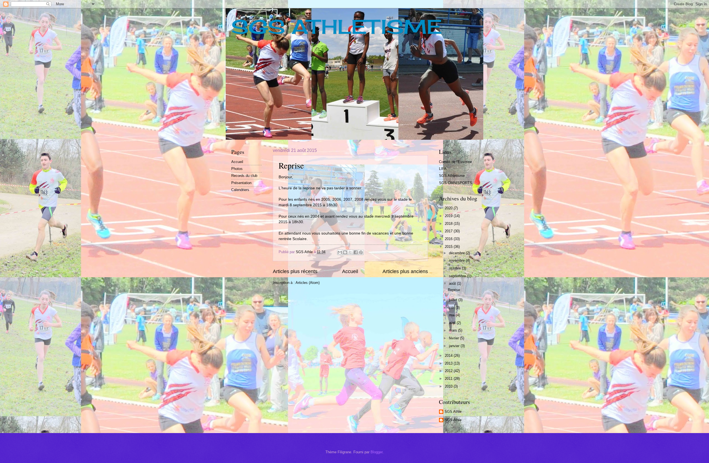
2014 (449, 355)
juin (452, 308)
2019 (449, 216)
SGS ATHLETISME (336, 27)
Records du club (244, 176)
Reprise (291, 165)
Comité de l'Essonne (455, 162)
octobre (455, 268)
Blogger (376, 452)
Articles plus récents (295, 271)
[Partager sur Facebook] (355, 252)
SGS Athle (453, 411)
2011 (449, 378)
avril (453, 323)
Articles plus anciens (405, 271)
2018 (449, 224)
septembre (458, 276)
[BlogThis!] (345, 252)
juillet (453, 300)
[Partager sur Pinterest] (361, 252)
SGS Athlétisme (452, 176)
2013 (449, 363)
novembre (457, 260)
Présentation (241, 183)
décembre (457, 253)
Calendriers (240, 190)
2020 (449, 208)
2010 (449, 386)
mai (452, 315)
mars (453, 330)
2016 (449, 239)
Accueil (350, 271)
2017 (449, 231)
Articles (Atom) (308, 283)
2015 (449, 247)
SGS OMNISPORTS (455, 183)
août (453, 283)
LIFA (442, 169)
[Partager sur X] (350, 252)
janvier (455, 346)
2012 (449, 371)
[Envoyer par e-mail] (340, 252)
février (454, 338)
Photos (237, 169)
